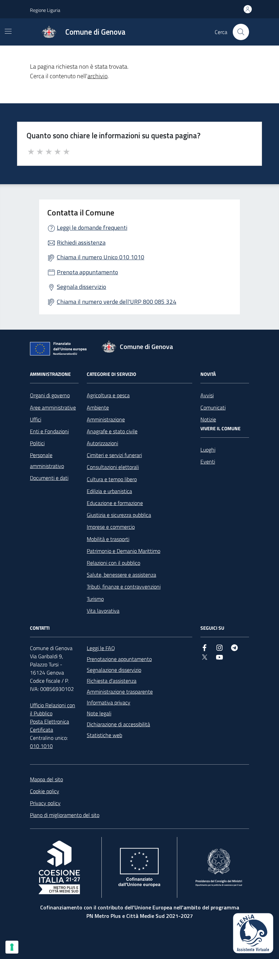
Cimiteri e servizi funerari (114, 455)
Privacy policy (45, 803)
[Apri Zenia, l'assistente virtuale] (253, 933)
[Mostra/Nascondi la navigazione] (8, 31)
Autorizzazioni (102, 443)
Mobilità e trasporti (108, 539)
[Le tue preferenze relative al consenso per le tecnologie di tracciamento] (11, 947)
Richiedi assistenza (81, 242)
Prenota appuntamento (87, 272)
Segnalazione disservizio (114, 670)
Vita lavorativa (103, 611)
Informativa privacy (108, 702)
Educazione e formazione (115, 503)
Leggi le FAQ (101, 648)
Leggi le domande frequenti (92, 227)
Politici (37, 443)
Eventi (207, 461)
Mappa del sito (46, 779)
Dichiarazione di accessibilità (118, 724)
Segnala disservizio (81, 286)
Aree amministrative (53, 407)
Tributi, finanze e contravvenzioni (124, 586)
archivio (97, 76)
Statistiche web (104, 735)
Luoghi (207, 450)
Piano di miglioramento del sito (64, 815)
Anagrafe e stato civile (112, 431)
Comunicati (213, 407)
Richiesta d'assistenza (111, 681)
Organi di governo (50, 395)
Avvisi (207, 395)
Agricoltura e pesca (108, 395)
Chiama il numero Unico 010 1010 (100, 257)
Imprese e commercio (111, 527)
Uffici (35, 419)
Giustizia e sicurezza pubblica (119, 515)
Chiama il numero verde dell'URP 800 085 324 (116, 301)
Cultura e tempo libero (112, 479)
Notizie (208, 419)
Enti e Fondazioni (49, 431)
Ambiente (98, 407)
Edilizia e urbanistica (109, 491)
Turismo (95, 599)
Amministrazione (106, 419)
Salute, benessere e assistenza (121, 575)
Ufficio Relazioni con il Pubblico (52, 709)
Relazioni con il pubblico (113, 563)
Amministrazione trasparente (120, 691)
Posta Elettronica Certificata (49, 725)
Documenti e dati (49, 478)
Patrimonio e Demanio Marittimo (123, 551)
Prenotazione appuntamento (119, 659)
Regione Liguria (45, 10)
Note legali (99, 713)
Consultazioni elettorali (113, 467)
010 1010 (41, 746)
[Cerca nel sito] (241, 32)
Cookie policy (44, 791)
